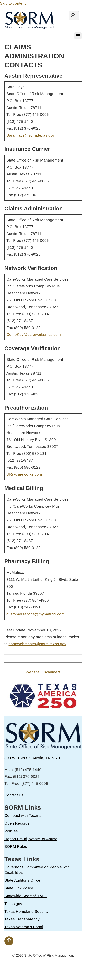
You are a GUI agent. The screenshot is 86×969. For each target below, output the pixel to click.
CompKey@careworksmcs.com (33, 334)
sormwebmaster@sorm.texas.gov (37, 644)
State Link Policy (18, 888)
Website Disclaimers (43, 672)
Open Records (17, 823)
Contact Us (14, 795)
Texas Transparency (22, 919)
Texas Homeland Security (26, 911)
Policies (11, 831)
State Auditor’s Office (22, 880)
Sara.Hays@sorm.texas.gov (30, 135)
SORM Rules (15, 846)
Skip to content (13, 3)
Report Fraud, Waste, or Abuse (30, 839)
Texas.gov (13, 904)
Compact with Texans (22, 815)
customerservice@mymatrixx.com (35, 614)
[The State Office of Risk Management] (29, 27)
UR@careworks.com (24, 474)
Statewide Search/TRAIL (25, 896)
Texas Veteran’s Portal (23, 927)
